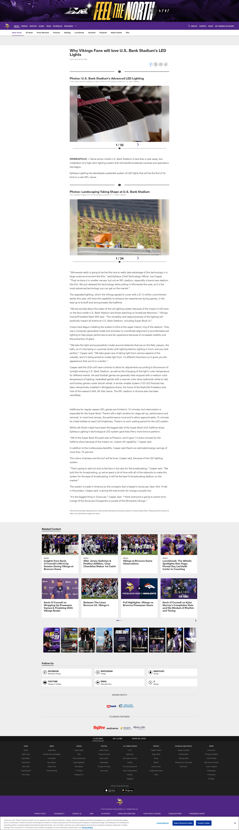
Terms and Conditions (126, 813)
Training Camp (183, 758)
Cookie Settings (175, 813)
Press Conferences (79, 758)
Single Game (156, 754)
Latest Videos (78, 750)
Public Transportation (130, 770)
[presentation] (196, 621)
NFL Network (79, 766)
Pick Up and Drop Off (130, 766)
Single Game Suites (156, 770)
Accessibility (59, 813)
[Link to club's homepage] (7, 26)
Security (130, 774)
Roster (26, 750)
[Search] (189, 26)
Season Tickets (156, 750)
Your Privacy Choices (152, 813)
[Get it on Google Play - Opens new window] (128, 791)
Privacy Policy (40, 813)
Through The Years (104, 766)
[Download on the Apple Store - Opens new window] (110, 790)
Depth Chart (26, 754)
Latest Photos (104, 750)
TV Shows (79, 770)
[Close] (235, 823)
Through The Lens (104, 754)
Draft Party (183, 766)
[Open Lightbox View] (119, 119)
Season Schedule (183, 750)
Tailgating (130, 779)
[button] (118, 620)
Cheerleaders (104, 762)
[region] (119, 823)
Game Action (104, 758)
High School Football (211, 762)
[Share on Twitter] (156, 66)
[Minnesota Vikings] (119, 802)
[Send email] (161, 66)
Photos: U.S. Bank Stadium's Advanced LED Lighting (107, 78)
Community (211, 750)
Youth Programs (211, 766)
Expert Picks (52, 766)
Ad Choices (105, 813)
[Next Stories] (193, 640)
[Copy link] (166, 64)
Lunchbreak (52, 758)
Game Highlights (79, 762)
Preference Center (197, 813)
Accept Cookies (204, 823)
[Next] (137, 144)
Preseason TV (79, 774)
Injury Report (26, 758)
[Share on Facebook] (151, 66)
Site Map (211, 779)
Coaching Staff (26, 770)
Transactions (26, 762)
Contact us (76, 813)
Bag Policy (129, 754)
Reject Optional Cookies (183, 823)
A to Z (130, 750)
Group (156, 758)
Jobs (91, 813)
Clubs (156, 774)
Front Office (26, 774)
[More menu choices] (76, 26)
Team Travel (104, 770)
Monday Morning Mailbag (51, 754)
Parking (129, 762)
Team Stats (26, 766)
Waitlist (156, 762)
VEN (79, 754)
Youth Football (211, 758)
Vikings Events (183, 754)
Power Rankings (51, 770)
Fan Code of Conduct (130, 758)
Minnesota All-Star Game (183, 762)
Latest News (52, 750)
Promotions (211, 774)
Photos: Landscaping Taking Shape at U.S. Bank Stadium (110, 191)
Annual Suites (156, 766)
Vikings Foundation (211, 754)
